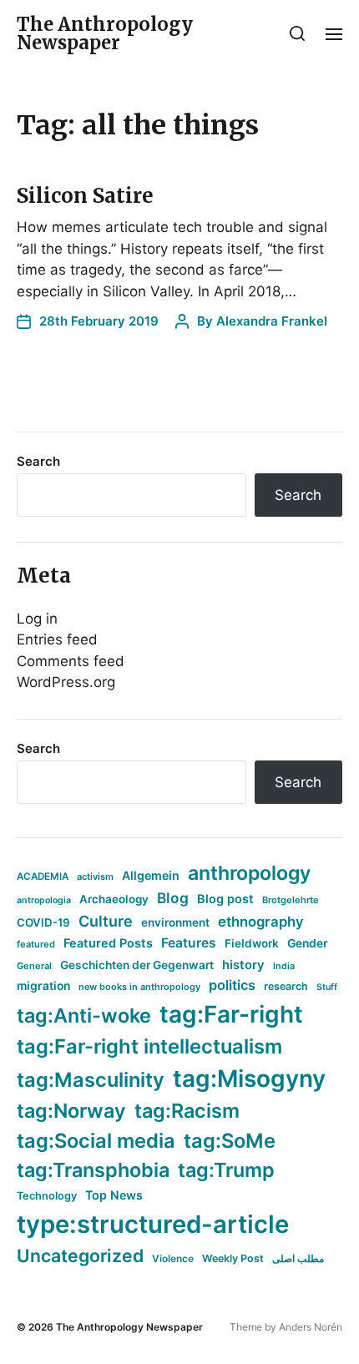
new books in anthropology (139, 987)
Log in (37, 618)
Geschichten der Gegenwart (137, 965)
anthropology (249, 873)
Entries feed (57, 639)
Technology (47, 1196)
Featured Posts (108, 943)
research (286, 986)
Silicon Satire (85, 196)
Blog (173, 898)
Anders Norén (310, 1327)
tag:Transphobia (93, 1170)
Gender (307, 943)
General (34, 966)
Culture (105, 921)
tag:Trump (226, 1170)
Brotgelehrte (290, 900)
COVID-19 (43, 922)
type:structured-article (153, 1224)
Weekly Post (233, 1258)
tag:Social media (96, 1141)
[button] (298, 33)
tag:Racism (187, 1111)
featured (36, 944)
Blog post (225, 899)
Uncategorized (80, 1255)
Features (188, 943)
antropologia (44, 900)
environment (175, 922)
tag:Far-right (231, 1014)
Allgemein (151, 875)
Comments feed (70, 661)
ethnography (261, 921)
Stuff (326, 987)
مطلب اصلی (298, 1258)
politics (232, 985)
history (243, 964)
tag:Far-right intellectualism (149, 1046)
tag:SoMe (230, 1141)
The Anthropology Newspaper (105, 33)
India (284, 966)
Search (38, 461)
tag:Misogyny (249, 1078)
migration (43, 986)
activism (95, 876)
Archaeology (114, 899)
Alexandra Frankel (271, 321)
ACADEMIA (42, 876)
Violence (173, 1258)
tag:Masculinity (90, 1080)
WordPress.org (66, 682)
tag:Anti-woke (84, 1015)
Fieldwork (252, 943)
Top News (114, 1195)
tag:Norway (71, 1111)
